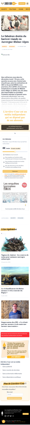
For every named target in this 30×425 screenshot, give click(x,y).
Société (4, 46)
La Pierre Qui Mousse (20, 421)
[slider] (15, 151)
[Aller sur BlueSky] (11, 416)
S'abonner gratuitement (14, 398)
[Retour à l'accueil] (11, 3)
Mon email (10, 392)
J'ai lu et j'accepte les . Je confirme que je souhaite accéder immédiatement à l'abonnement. (15, 175)
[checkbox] (3, 176)
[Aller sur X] (13, 416)
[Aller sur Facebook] (8, 416)
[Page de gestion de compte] (27, 3)
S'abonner (22, 3)
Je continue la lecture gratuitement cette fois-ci (15, 127)
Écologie (12, 46)
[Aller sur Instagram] (5, 416)
